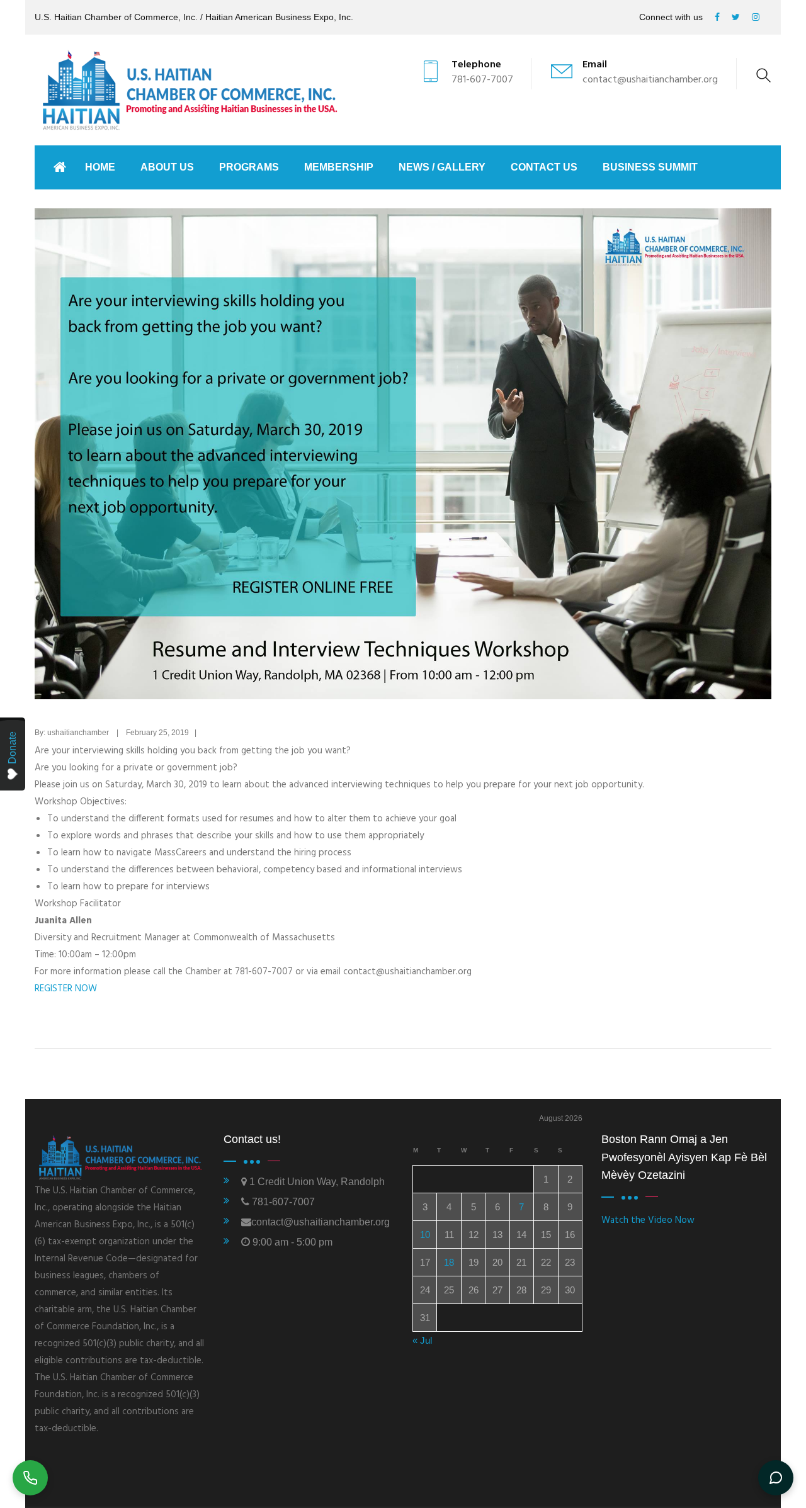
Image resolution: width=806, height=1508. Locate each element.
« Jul (422, 1340)
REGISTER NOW (66, 988)
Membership (338, 167)
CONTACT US (544, 167)
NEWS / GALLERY (442, 167)
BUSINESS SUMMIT (650, 167)
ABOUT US (167, 167)
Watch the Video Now (648, 1220)
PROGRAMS (249, 167)
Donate (12, 747)
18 (449, 1262)
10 (425, 1234)
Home (100, 167)
